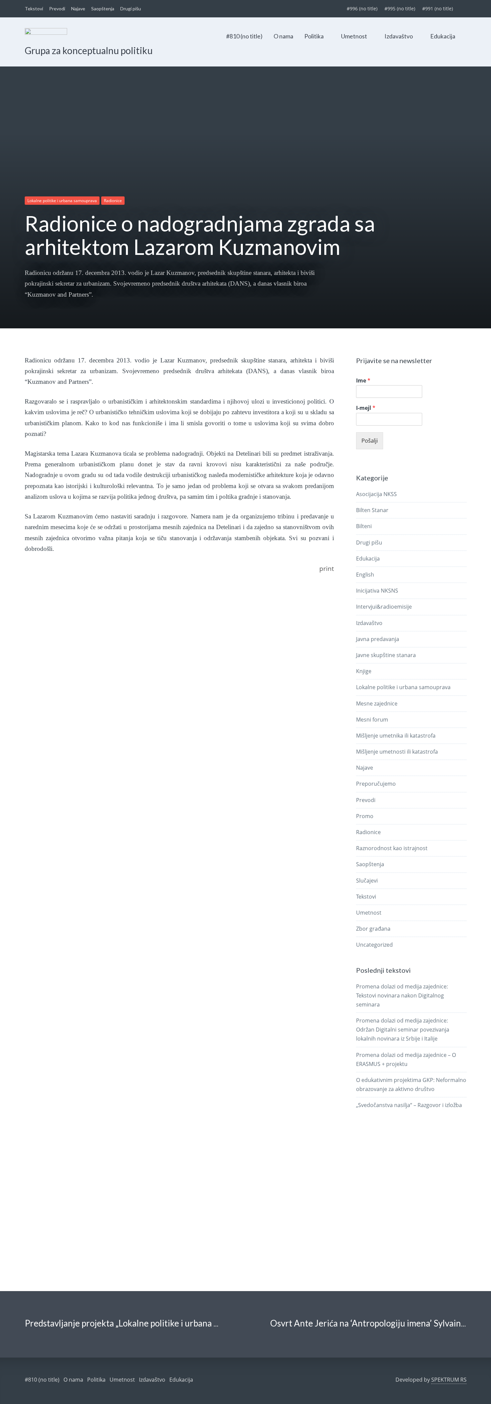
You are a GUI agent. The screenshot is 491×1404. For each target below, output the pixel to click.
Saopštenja (102, 8)
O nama (283, 36)
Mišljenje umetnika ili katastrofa (396, 735)
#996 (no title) (362, 8)
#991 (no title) (437, 8)
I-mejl (365, 408)
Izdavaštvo (398, 36)
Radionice (113, 200)
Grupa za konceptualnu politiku (89, 50)
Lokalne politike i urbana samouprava (62, 200)
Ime (363, 380)
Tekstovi (34, 8)
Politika (314, 36)
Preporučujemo (376, 783)
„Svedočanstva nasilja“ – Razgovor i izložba (409, 1105)
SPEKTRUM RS (449, 1379)
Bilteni (364, 526)
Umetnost (354, 36)
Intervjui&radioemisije (384, 606)
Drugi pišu (130, 8)
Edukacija (442, 36)
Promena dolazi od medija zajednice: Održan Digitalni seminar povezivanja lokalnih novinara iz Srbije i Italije (402, 1029)
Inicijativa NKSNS (377, 590)
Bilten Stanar (372, 510)
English (365, 574)
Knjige (363, 671)
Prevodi (57, 8)
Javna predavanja (377, 639)
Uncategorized (374, 944)
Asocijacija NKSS (376, 494)
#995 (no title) (399, 8)
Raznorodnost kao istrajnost (392, 848)
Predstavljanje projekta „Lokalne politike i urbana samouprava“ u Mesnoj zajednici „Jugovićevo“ (205, 1323)
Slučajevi (367, 880)
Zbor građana (373, 928)
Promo (364, 816)
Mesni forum (372, 719)
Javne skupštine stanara (386, 655)
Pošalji (369, 440)
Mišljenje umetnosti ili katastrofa (397, 751)
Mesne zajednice (376, 703)
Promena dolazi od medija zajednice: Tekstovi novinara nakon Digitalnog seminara (402, 995)
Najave (78, 8)
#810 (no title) (244, 36)
